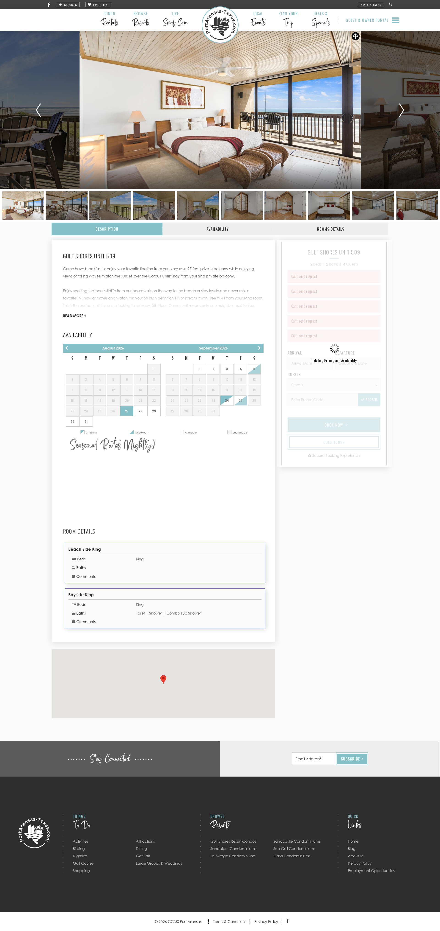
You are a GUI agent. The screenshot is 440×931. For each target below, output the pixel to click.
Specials (70, 5)
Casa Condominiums (291, 856)
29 (154, 410)
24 (227, 400)
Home (353, 841)
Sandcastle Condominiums (296, 841)
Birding (79, 848)
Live (175, 20)
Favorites (100, 5)
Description (107, 229)
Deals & (321, 20)
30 (72, 421)
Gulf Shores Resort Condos (233, 841)
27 (127, 410)
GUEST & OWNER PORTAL (367, 20)
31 (86, 421)
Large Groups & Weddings (159, 863)
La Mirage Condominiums (233, 856)
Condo (109, 20)
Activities (80, 841)
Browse (140, 20)
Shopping (81, 870)
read (74, 315)
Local (258, 20)
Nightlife (80, 856)
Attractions (145, 841)
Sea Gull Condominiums (294, 848)
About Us (355, 856)
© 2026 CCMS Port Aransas (178, 921)
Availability (218, 229)
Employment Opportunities (371, 870)
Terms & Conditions (229, 921)
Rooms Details (330, 229)
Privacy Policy (360, 863)
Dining (141, 848)
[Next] (402, 110)
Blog (351, 848)
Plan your (288, 20)
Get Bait (143, 856)
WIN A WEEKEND (370, 5)
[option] (220, 110)
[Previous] (38, 110)
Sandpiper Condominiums (233, 848)
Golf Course (83, 863)
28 (140, 410)
